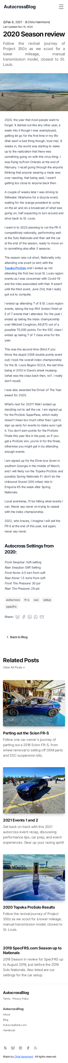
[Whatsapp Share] (35, 617)
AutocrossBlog (16, 992)
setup (47, 600)
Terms (6, 998)
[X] (5, 1048)
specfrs (11, 606)
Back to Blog (18, 637)
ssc (36, 600)
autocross (13, 600)
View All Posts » (14, 667)
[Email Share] (41, 617)
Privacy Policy (20, 998)
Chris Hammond (39, 22)
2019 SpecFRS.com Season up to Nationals (32, 950)
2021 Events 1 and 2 (20, 820)
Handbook (9, 1030)
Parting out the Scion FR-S (26, 733)
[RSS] (35, 1048)
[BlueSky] (13, 1048)
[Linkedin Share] (29, 617)
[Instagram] (20, 1048)
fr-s (26, 600)
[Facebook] (28, 1048)
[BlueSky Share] (17, 617)
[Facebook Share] (23, 617)
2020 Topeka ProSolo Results (29, 907)
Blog (5, 1019)
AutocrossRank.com (14, 1025)
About (6, 1014)
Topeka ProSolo (15, 268)
